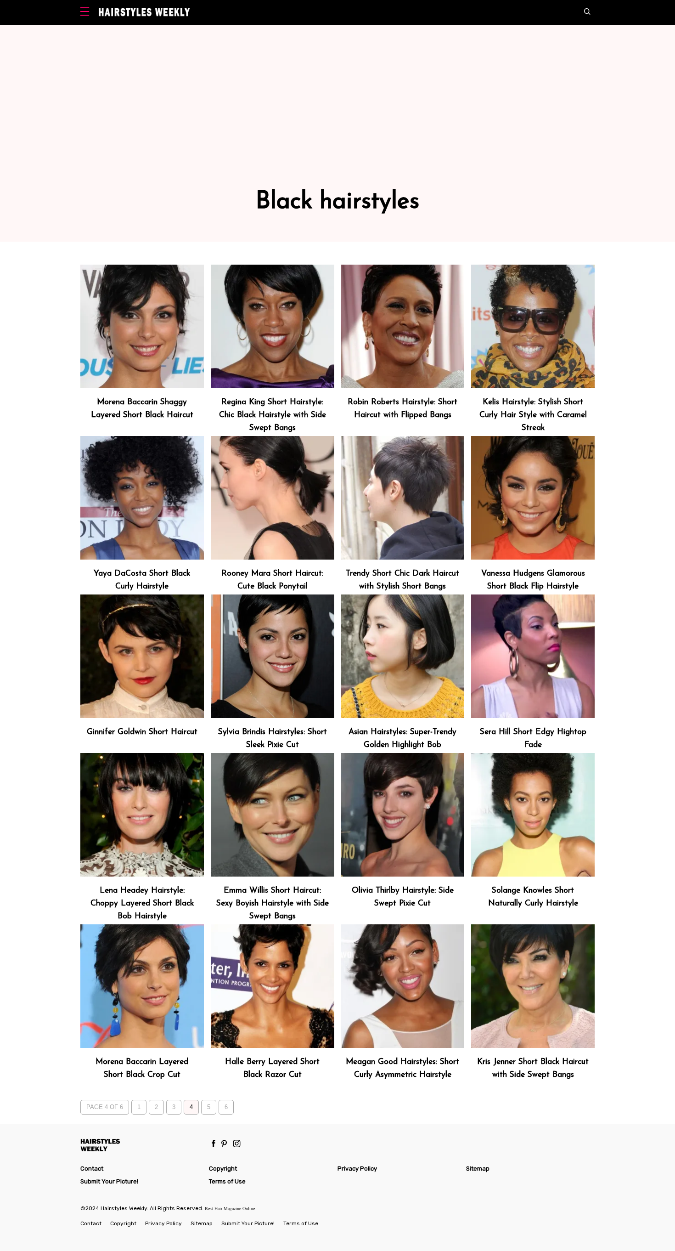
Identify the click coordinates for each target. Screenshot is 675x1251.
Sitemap (477, 1168)
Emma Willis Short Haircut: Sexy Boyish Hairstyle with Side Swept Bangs (272, 903)
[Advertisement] (337, 121)
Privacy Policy (357, 1168)
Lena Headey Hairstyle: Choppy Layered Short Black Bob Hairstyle (142, 903)
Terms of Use (227, 1181)
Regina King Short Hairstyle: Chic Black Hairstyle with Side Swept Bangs (272, 415)
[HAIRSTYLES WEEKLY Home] (140, 1145)
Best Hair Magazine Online (230, 1208)
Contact (91, 1168)
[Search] (589, 12)
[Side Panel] (87, 12)
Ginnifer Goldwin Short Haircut (142, 732)
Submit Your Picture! (109, 1181)
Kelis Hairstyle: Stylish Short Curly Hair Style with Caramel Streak (533, 415)
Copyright (223, 1168)
